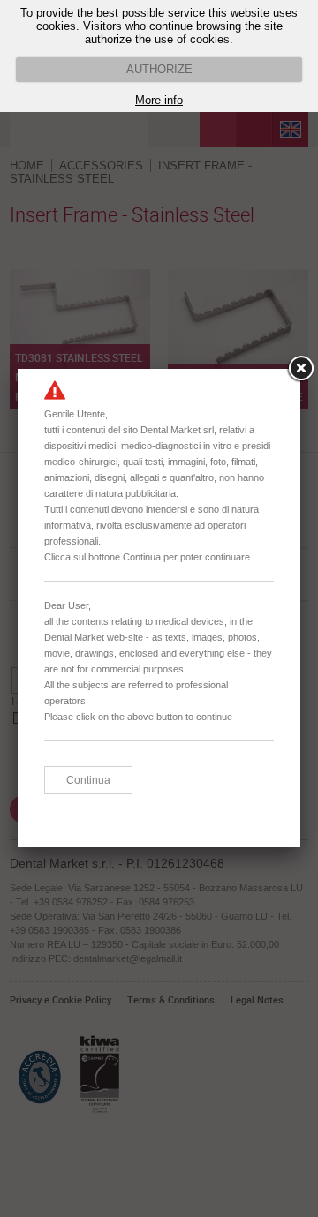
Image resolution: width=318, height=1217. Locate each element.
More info (159, 100)
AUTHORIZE (159, 69)
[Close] (300, 369)
